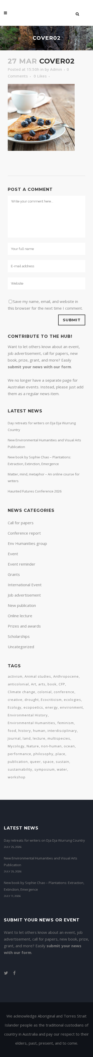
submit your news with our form (39, 366)
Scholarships (19, 636)
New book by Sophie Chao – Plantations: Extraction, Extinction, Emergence (44, 886)
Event (13, 553)
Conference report (24, 533)
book (52, 684)
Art (33, 684)
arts (41, 684)
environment (71, 707)
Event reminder (21, 564)
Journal (14, 738)
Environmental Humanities (31, 723)
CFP (62, 684)
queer (35, 761)
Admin (56, 69)
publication (18, 761)
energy (51, 707)
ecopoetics (33, 707)
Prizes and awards (24, 626)
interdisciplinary (62, 730)
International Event (25, 584)
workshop (17, 777)
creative (15, 699)
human (39, 730)
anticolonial (18, 684)
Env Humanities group (27, 543)
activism (15, 676)
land (27, 738)
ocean (69, 746)
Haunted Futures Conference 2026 (34, 491)
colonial (44, 692)
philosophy (43, 753)
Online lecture (20, 615)
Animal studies (38, 676)
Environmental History (28, 715)
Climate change (21, 692)
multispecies (59, 738)
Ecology (14, 707)
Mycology (16, 746)
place (60, 753)
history (24, 730)
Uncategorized (21, 646)
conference (64, 692)
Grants (14, 574)
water (62, 769)
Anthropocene (66, 676)
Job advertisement (24, 595)
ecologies (72, 699)
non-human (51, 746)
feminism (65, 723)
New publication (22, 605)
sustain (62, 761)
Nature (33, 746)
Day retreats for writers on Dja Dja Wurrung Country (44, 840)
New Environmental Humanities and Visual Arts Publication (40, 861)
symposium (44, 769)
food (12, 730)
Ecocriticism (51, 699)
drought (32, 699)
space (48, 761)
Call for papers (21, 522)
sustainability (20, 769)
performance (19, 753)
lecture (39, 738)
